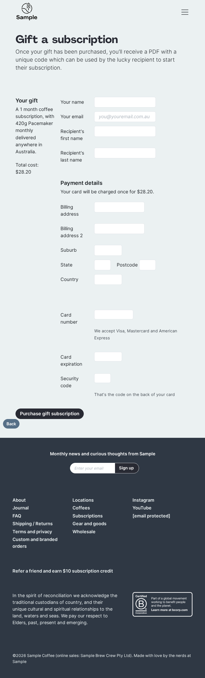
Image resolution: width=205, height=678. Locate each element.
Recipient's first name (72, 134)
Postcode (126, 265)
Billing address (69, 210)
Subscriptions (87, 515)
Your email (71, 116)
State (66, 265)
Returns (44, 523)
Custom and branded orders (35, 543)
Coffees (81, 507)
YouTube (142, 507)
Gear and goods (89, 523)
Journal (20, 507)
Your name (72, 102)
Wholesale (84, 531)
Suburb (68, 250)
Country (69, 279)
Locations (83, 500)
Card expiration (71, 360)
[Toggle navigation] (185, 12)
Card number (69, 318)
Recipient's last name (72, 156)
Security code (69, 382)
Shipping (22, 523)
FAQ (16, 515)
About (19, 500)
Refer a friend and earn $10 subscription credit (62, 571)
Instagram (143, 500)
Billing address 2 (71, 232)
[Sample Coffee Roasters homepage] (32, 12)
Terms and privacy (32, 531)
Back (11, 423)
